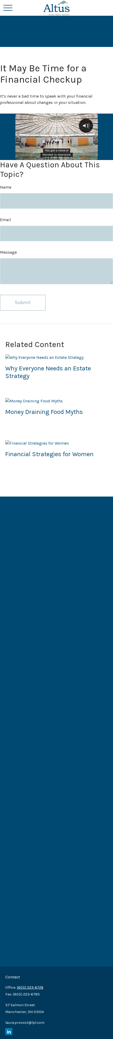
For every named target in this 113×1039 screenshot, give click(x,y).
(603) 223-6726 (30, 987)
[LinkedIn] (8, 1031)
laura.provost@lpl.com (24, 1022)
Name (5, 187)
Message (8, 252)
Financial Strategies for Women (49, 454)
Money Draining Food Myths (44, 411)
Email (5, 219)
